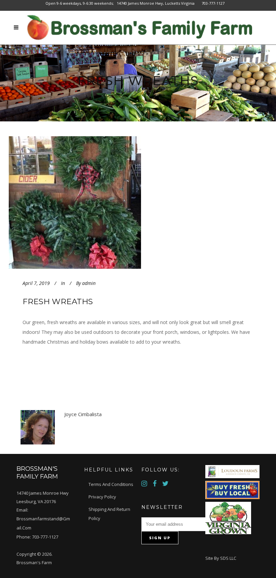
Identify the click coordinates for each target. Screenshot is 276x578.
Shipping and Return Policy (109, 513)
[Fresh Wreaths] (91, 202)
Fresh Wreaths (58, 301)
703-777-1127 (45, 537)
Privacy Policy (102, 497)
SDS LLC (228, 558)
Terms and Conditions (111, 484)
